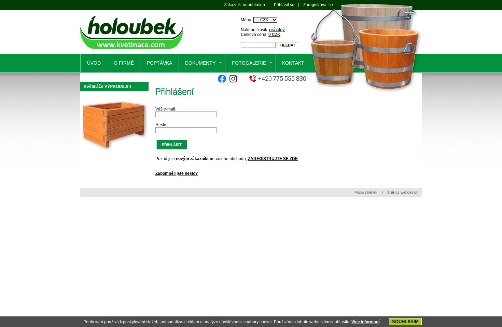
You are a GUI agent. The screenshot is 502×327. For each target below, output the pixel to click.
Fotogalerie (249, 63)
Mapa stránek (365, 192)
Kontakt (293, 63)
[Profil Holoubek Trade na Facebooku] (222, 81)
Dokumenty (200, 63)
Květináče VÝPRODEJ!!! (107, 86)
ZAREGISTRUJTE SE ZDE (273, 158)
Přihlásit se (284, 4)
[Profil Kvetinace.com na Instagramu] (233, 81)
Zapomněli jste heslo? (176, 173)
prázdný (277, 29)
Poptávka (159, 63)
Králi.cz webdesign (402, 192)
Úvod (94, 63)
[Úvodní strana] (132, 52)
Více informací (365, 321)
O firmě (124, 63)
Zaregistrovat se (318, 4)
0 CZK (274, 34)
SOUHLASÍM (405, 321)
